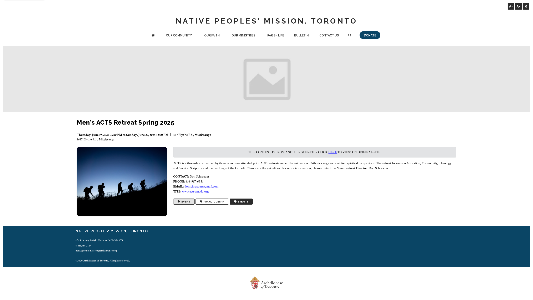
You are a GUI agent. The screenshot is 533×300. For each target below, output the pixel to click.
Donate (370, 35)
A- (518, 6)
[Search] (350, 35)
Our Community (179, 35)
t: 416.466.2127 (83, 245)
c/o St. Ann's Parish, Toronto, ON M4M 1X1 (99, 240)
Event (185, 201)
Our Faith (212, 35)
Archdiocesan (213, 201)
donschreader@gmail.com (201, 186)
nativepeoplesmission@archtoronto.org (96, 250)
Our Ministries (243, 35)
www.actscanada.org (195, 191)
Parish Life (275, 35)
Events (242, 201)
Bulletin (301, 35)
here (332, 152)
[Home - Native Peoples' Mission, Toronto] (153, 35)
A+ (511, 6)
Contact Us (329, 35)
